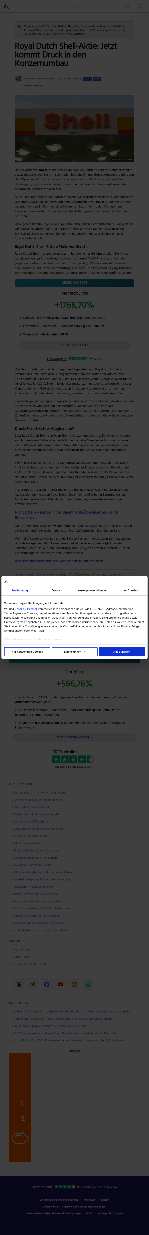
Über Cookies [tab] (129, 590)
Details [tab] (56, 590)
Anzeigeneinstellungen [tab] (92, 590)
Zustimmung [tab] (20, 590)
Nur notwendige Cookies (27, 651)
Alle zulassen (121, 651)
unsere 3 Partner (26, 608)
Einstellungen (72, 651)
